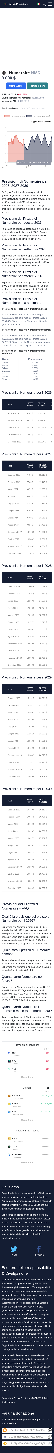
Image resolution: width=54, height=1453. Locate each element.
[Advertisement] (27, 42)
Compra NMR (16, 86)
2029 (37, 108)
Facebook (39, 1255)
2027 (27, 108)
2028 (32, 108)
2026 (23, 108)
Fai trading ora (37, 86)
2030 (42, 108)
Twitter (14, 1255)
